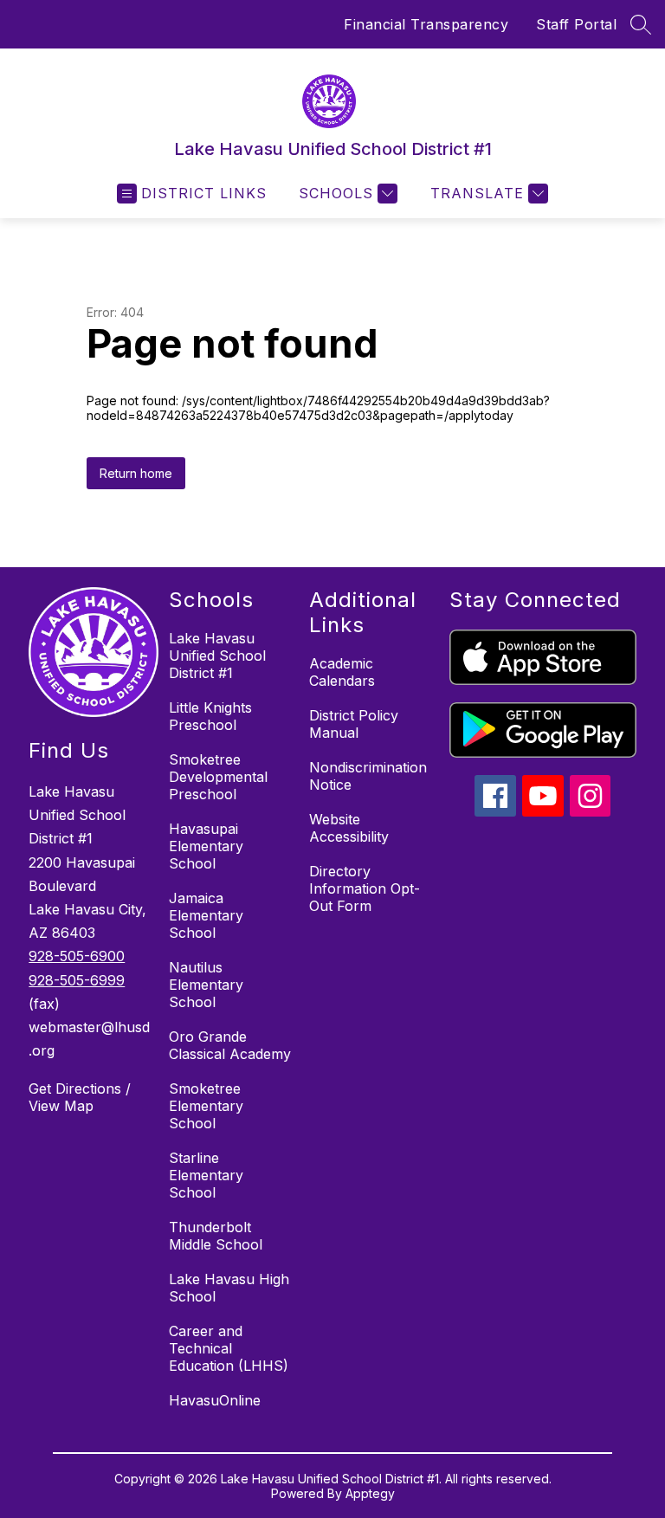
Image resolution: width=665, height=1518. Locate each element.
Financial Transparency (426, 24)
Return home (136, 473)
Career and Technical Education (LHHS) (228, 1348)
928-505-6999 (77, 980)
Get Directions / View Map (80, 1097)
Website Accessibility (349, 828)
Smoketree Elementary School (206, 1106)
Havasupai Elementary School (206, 846)
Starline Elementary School (206, 1175)
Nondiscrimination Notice (368, 776)
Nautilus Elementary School (206, 985)
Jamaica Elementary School (206, 915)
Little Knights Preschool (210, 716)
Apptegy (370, 1493)
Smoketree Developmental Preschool (218, 777)
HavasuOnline (215, 1400)
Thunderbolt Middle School (215, 1235)
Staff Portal (576, 24)
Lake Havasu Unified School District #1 (217, 655)
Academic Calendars (342, 672)
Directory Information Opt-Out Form (364, 888)
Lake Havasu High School (229, 1287)
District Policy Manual (353, 724)
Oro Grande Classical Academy (230, 1045)
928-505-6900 (77, 956)
